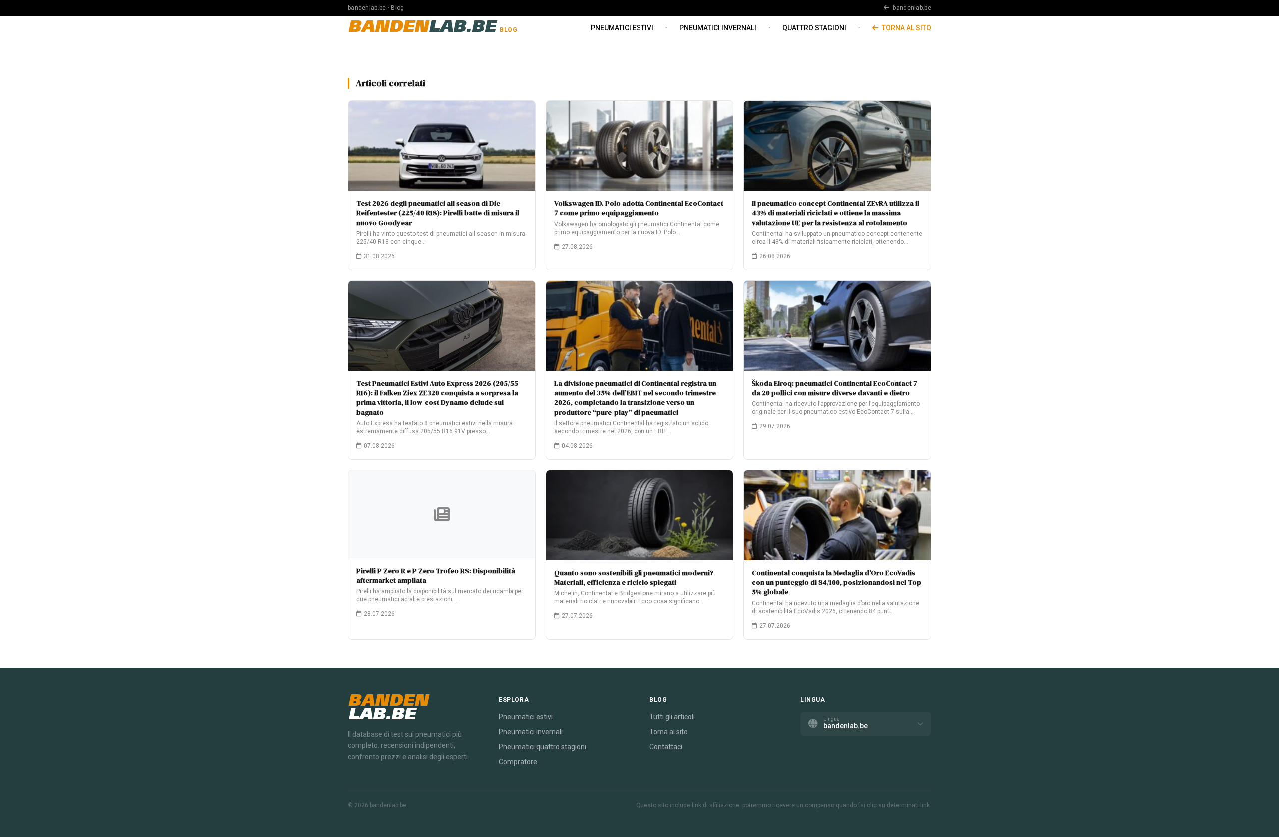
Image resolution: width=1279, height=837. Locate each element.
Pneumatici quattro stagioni (542, 747)
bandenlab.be (911, 7)
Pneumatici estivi (622, 28)
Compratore (518, 762)
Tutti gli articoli (672, 717)
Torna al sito (905, 28)
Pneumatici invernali (717, 28)
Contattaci (665, 747)
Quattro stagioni (814, 28)
